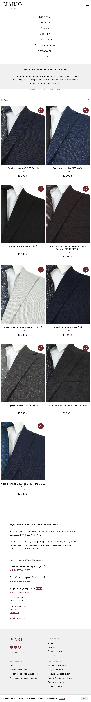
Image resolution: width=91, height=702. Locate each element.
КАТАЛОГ (32, 90)
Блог (12, 665)
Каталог (51, 647)
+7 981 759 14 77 (20, 570)
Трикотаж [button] (45, 39)
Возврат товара (55, 686)
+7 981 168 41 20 (20, 581)
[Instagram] (19, 647)
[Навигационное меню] (87, 5)
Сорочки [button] (45, 33)
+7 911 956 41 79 (20, 592)
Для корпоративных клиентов (23, 678)
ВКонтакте (14, 612)
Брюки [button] (45, 28)
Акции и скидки (55, 651)
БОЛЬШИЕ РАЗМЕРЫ (56, 90)
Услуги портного (55, 670)
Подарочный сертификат (59, 674)
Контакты (52, 655)
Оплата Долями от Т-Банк (60, 678)
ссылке (62, 698)
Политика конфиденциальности (24, 674)
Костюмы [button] (44, 16)
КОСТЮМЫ (42, 90)
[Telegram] (15, 647)
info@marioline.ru (17, 618)
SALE (45, 56)
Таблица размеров (18, 670)
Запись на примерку (57, 665)
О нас (50, 643)
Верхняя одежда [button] (45, 45)
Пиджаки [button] (44, 22)
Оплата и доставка (56, 682)
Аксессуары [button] (45, 51)
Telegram (14, 609)
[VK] (11, 647)
